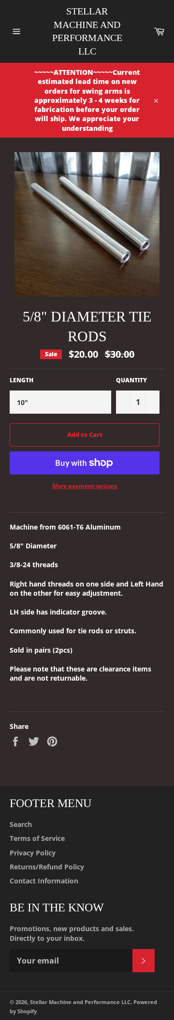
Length (21, 380)
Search (21, 824)
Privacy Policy (33, 852)
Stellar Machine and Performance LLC (87, 31)
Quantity (131, 380)
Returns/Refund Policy (47, 866)
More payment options (84, 486)
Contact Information (44, 880)
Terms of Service (37, 838)
